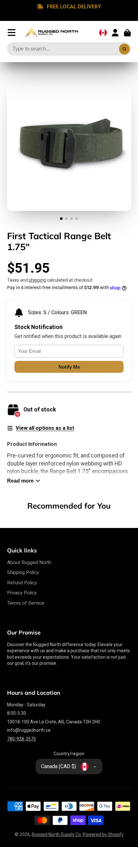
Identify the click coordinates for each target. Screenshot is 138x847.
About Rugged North (29, 562)
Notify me (69, 367)
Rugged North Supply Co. (57, 834)
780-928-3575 (21, 738)
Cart (127, 33)
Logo (51, 33)
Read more (20, 481)
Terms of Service (25, 603)
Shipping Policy (23, 572)
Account (115, 33)
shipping (37, 280)
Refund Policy (22, 583)
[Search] (124, 48)
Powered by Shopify (103, 834)
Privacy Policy (22, 593)
